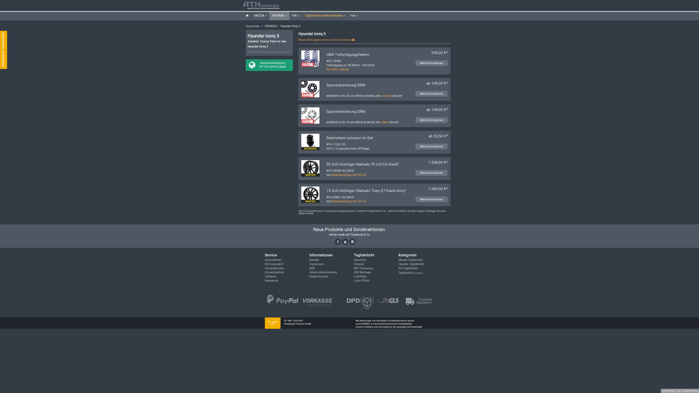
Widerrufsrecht (318, 276)
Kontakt (314, 260)
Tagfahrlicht (410, 273)
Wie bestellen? (274, 264)
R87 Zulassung (363, 268)
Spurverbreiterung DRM (345, 85)
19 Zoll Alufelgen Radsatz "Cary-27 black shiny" (366, 190)
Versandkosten (274, 268)
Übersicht (360, 260)
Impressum (316, 264)
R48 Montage (362, 272)
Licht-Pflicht (361, 280)
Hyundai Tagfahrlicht (411, 264)
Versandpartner (274, 272)
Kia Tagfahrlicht (408, 268)
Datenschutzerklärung (323, 272)
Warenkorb (271, 280)
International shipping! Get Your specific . (272, 64)
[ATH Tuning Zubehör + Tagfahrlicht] (266, 5)
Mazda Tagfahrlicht (410, 260)
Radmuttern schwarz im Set (349, 138)
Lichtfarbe (360, 276)
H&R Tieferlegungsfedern (347, 54)
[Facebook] (338, 242)
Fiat (353, 15)
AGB (312, 268)
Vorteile (359, 264)
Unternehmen (273, 260)
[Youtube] (345, 242)
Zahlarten (271, 276)
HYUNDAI (278, 15)
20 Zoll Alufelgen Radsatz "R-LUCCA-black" (362, 164)
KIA (294, 15)
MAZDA (259, 15)
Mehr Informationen (431, 63)
